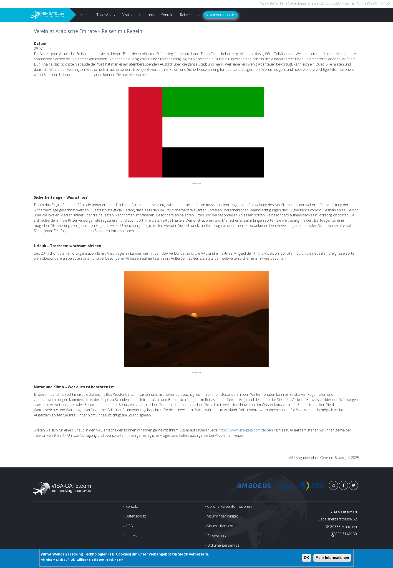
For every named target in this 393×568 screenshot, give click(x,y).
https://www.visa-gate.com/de (242, 430)
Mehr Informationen (332, 558)
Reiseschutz (189, 14)
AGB (129, 525)
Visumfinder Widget (222, 516)
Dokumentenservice (220, 14)
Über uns (146, 14)
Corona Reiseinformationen (229, 506)
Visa (126, 14)
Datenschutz (135, 516)
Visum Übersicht (220, 525)
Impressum (134, 535)
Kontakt (167, 14)
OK (306, 558)
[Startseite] (34, 15)
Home (85, 14)
